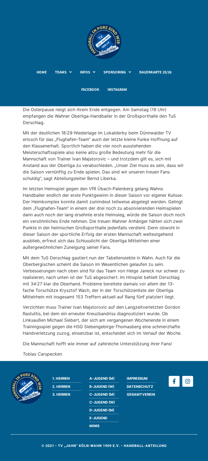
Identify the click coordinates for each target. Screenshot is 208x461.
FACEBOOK (90, 89)
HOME (42, 72)
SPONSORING (114, 72)
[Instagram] (187, 381)
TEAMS (61, 72)
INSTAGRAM (117, 89)
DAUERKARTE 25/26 (155, 72)
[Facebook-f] (174, 381)
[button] (63, 72)
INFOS (85, 72)
